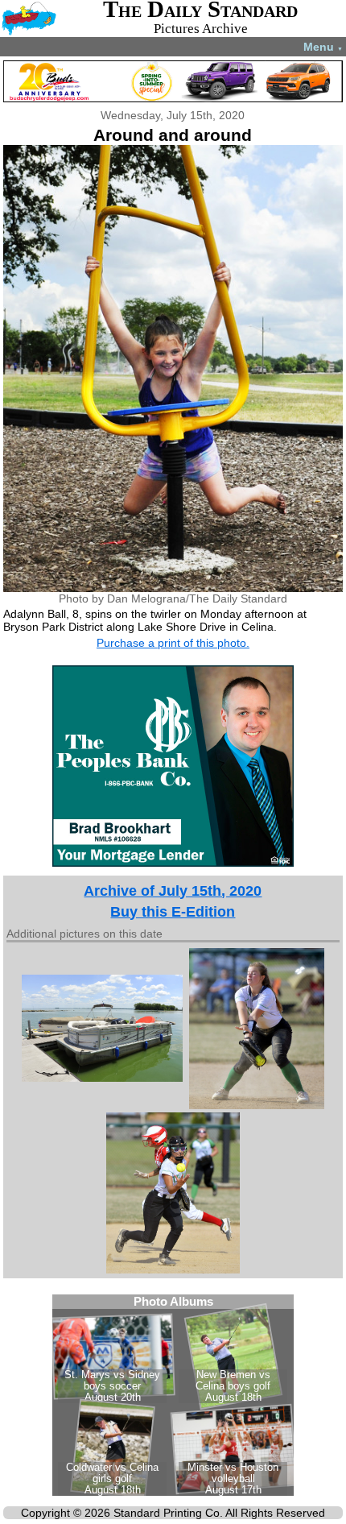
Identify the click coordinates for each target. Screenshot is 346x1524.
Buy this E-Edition (172, 912)
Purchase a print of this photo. (173, 642)
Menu (323, 46)
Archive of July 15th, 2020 (173, 891)
